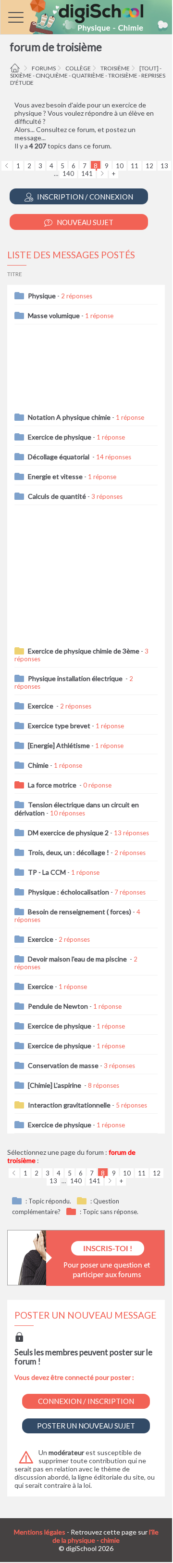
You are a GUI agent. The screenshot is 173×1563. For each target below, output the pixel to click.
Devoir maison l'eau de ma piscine (78, 959)
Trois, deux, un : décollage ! (68, 852)
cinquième (52, 75)
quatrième (88, 75)
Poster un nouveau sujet (86, 1425)
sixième (21, 75)
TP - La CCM (47, 872)
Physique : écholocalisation (68, 892)
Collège (78, 68)
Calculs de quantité (57, 496)
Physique (42, 296)
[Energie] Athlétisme (59, 745)
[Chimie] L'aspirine (55, 1085)
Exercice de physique (59, 437)
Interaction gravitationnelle (69, 1105)
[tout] (149, 68)
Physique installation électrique (76, 678)
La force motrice (53, 785)
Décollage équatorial (59, 457)
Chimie (38, 765)
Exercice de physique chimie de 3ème (83, 651)
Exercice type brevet (59, 725)
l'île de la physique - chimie (105, 1536)
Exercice (41, 706)
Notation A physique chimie (69, 417)
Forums (44, 68)
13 (164, 166)
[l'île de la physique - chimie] (86, 17)
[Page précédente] (6, 166)
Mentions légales (39, 1532)
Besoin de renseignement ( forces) (79, 912)
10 (120, 166)
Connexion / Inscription (86, 1401)
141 (87, 173)
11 (134, 166)
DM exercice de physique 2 (68, 832)
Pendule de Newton (58, 1006)
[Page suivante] (102, 173)
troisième (115, 68)
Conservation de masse (63, 1065)
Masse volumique (54, 315)
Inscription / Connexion (84, 196)
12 (149, 166)
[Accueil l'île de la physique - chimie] (16, 68)
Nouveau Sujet (84, 222)
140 (68, 173)
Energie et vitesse (55, 476)
